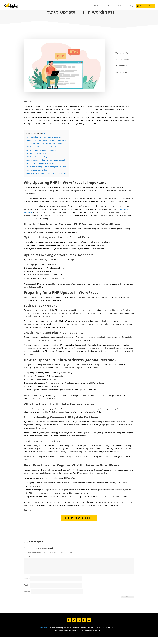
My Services (98, 6)
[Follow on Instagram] (74, 620)
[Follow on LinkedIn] (84, 620)
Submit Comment (127, 597)
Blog (131, 6)
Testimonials (122, 6)
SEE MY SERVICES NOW (79, 518)
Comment (28, 556)
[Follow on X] (79, 620)
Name (27, 579)
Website (27, 591)
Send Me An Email (146, 6)
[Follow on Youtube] (89, 620)
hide (43, 133)
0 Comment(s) (122, 66)
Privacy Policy (42, 628)
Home (89, 6)
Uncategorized (122, 59)
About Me (111, 6)
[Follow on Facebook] (69, 620)
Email (27, 585)
